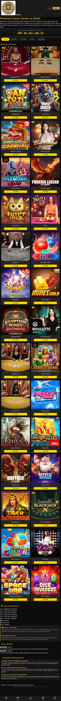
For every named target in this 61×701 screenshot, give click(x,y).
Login (49, 8)
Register (56, 8)
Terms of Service (12, 685)
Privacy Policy (22, 685)
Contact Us (30, 685)
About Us (4, 685)
